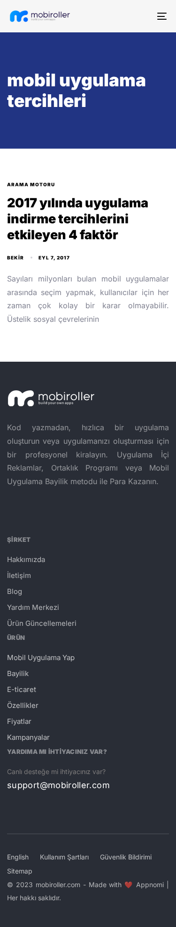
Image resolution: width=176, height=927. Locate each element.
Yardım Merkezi (33, 607)
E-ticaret (21, 689)
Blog (14, 591)
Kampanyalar (28, 737)
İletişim (19, 575)
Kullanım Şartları (64, 857)
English (18, 857)
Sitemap (19, 871)
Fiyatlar (19, 721)
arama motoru (31, 184)
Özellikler (22, 705)
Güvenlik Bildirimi (126, 857)
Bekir (15, 257)
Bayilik (18, 673)
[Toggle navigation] (140, 16)
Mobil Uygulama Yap (41, 657)
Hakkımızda (26, 559)
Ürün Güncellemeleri (42, 623)
